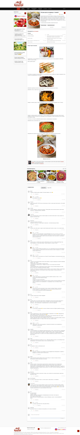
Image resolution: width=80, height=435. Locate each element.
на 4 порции (35, 31)
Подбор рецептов (22, 9)
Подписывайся (21, 16)
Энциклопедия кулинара (33, 9)
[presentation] (63, 168)
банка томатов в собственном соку (34, 40)
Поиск (19, 8)
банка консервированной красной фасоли (54, 40)
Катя (37, 350)
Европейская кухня (51, 25)
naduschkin (32, 214)
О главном (45, 8)
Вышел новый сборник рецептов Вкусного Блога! (19, 58)
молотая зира (30, 38)
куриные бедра (30, 34)
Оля (37, 275)
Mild (33, 196)
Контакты (50, 8)
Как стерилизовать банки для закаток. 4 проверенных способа (19, 30)
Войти (64, 8)
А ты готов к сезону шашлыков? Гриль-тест (19, 39)
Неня (37, 247)
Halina (37, 232)
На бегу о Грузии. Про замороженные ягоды (18, 62)
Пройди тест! (28, 9)
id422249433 (32, 383)
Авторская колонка (40, 9)
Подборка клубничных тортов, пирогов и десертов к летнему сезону (19, 34)
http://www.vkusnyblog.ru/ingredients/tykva (54, 289)
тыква (48, 34)
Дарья (37, 196)
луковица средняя (31, 35)
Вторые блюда (43, 25)
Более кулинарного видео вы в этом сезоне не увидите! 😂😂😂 (19, 53)
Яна (37, 402)
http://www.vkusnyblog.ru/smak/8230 (57, 233)
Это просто (41, 163)
